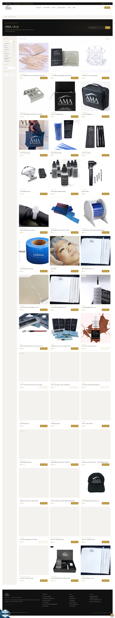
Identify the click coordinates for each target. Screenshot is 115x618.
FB (105, 3)
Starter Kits (9, 49)
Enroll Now (107, 7)
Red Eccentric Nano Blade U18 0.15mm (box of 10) (31, 346)
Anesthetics (9, 53)
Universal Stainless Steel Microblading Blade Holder (63, 500)
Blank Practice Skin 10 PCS (88, 268)
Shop (74, 7)
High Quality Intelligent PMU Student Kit (60, 462)
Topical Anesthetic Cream (88, 578)
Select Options (104, 348)
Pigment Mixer (85, 191)
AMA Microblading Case (87, 114)
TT (5, 604)
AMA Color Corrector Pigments (89, 346)
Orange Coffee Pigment (87, 423)
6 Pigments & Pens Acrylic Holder (90, 75)
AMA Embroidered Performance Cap (90, 500)
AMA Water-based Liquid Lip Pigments (91, 384)
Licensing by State (61, 7)
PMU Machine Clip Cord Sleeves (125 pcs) (60, 230)
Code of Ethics (72, 606)
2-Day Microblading (46, 596)
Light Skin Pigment (55, 423)
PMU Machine (9, 61)
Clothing (9, 55)
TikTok (102, 3)
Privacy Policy (95, 612)
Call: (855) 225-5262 (17, 3)
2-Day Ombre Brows (46, 600)
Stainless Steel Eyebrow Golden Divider (29, 500)
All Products (9, 41)
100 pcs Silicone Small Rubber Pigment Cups (61, 75)
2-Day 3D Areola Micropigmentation (49, 604)
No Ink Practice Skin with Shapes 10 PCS (29, 307)
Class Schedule (46, 7)
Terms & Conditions (103, 612)
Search (107, 27)
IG (107, 3)
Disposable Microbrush (56, 152)
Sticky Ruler (54, 268)
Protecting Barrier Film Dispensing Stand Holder (93, 230)
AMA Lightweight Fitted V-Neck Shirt (28, 539)
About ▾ (53, 7)
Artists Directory (72, 602)
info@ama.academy (8, 3)
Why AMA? (71, 596)
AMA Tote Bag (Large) (25, 152)
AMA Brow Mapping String (57, 114)
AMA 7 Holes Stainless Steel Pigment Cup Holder (31, 114)
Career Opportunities (73, 604)
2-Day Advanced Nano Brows (48, 598)
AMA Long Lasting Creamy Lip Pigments (60, 384)
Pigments (9, 47)
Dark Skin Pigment (24, 423)
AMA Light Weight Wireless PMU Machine (60, 578)
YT (109, 3)
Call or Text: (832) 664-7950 (27, 3)
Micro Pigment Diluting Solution (58, 191)
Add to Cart (44, 116)
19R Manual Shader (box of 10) (89, 307)
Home (6, 16)
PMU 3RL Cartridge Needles (88, 539)
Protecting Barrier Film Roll (26, 268)
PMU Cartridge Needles (9, 58)
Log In (102, 7)
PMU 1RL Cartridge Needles (57, 539)
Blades (9, 45)
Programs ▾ (38, 7)
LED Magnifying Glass (25, 191)
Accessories (9, 43)
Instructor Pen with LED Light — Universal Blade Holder (95, 462)
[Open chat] (112, 615)
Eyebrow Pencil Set (86, 152)
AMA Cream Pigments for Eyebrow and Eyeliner (31, 384)
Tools (9, 51)
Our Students (72, 600)
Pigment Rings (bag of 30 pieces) (27, 230)
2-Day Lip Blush (45, 602)
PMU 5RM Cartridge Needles (26, 578)
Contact (69, 7)
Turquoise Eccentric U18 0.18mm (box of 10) (61, 346)
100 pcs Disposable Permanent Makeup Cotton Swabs (32, 75)
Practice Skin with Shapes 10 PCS (58, 307)
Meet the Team (72, 598)
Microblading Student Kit (26, 462)
